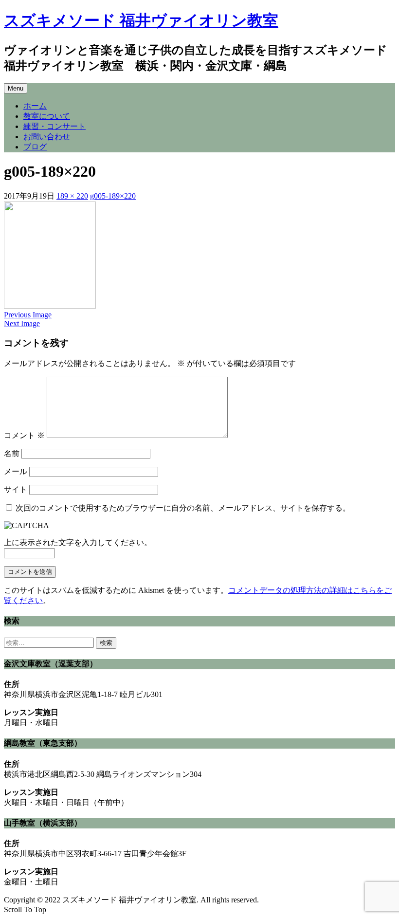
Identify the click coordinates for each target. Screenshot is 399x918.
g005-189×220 (113, 196)
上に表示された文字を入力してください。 (78, 542)
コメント (24, 435)
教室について (46, 116)
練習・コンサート (54, 126)
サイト (15, 489)
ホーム (35, 106)
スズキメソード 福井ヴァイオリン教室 (141, 20)
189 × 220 (72, 196)
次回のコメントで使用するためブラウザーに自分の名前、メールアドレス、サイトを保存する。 (183, 508)
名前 (11, 453)
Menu (15, 88)
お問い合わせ (46, 136)
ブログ (35, 147)
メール (15, 471)
